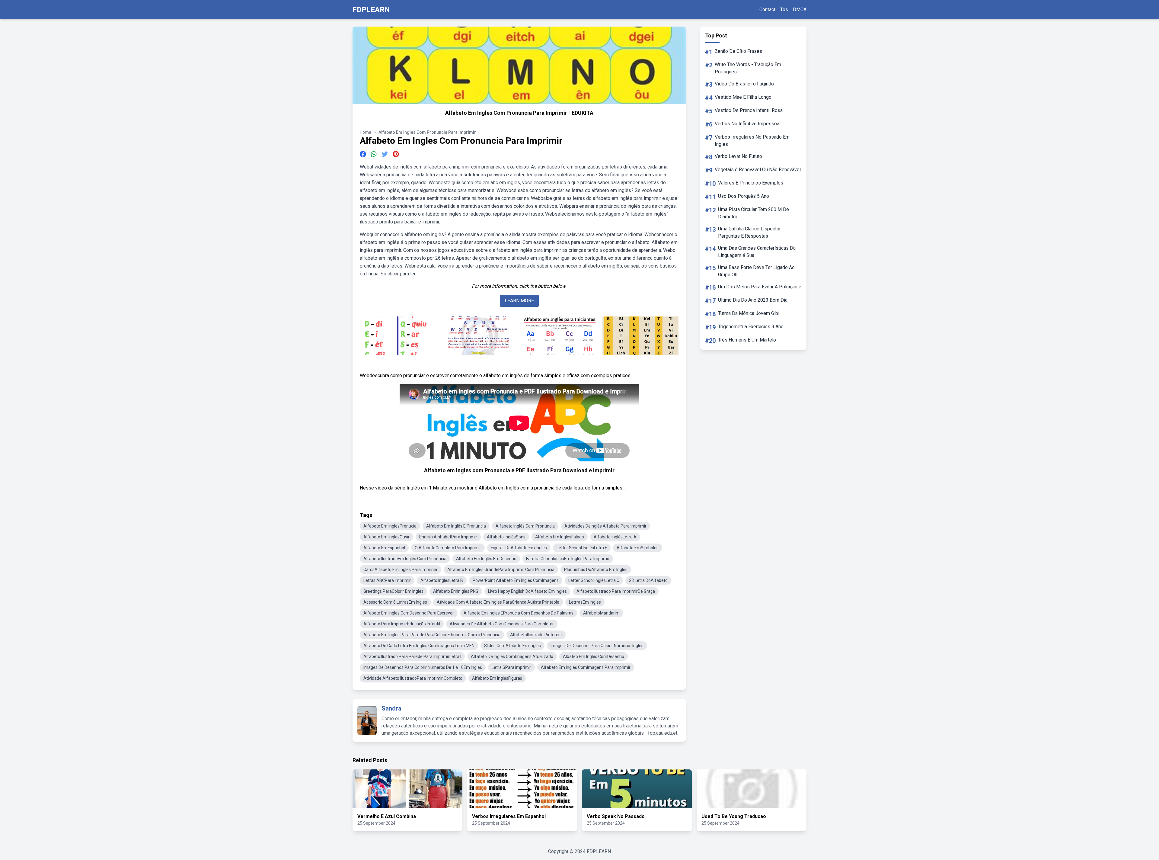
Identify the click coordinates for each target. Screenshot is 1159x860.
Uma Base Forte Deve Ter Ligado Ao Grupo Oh (756, 271)
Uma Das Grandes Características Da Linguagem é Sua (757, 251)
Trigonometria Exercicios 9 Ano (751, 326)
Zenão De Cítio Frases (738, 51)
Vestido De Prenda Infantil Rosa (749, 110)
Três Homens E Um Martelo (747, 340)
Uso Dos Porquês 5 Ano (743, 196)
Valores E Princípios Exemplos (750, 183)
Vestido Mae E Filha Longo (743, 97)
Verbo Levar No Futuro (738, 156)
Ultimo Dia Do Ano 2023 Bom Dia (752, 300)
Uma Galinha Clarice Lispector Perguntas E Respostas (749, 232)
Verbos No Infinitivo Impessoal (748, 124)
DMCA (799, 9)
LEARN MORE (519, 300)
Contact (767, 9)
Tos (784, 9)
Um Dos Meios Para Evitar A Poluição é (759, 287)
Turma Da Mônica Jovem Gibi (748, 313)
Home (365, 132)
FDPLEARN (371, 9)
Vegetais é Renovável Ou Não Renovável (758, 169)
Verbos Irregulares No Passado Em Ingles (752, 140)
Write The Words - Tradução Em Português (748, 68)
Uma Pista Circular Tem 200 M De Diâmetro (753, 213)
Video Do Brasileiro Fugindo (744, 84)
